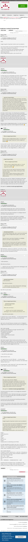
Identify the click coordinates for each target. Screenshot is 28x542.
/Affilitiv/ (5, 296)
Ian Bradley (25, 522)
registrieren (5, 17)
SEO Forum (12, 0)
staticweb (2, 201)
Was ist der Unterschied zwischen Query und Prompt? (15, 506)
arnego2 (4, 127)
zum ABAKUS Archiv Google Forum (7, 519)
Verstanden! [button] (20, 536)
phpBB (14, 524)
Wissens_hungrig (3, 34)
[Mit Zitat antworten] (24, 35)
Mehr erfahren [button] (5, 540)
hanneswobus (6, 412)
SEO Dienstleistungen (23, 530)
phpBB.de (25, 526)
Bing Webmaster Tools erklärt (14, 493)
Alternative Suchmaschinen (14, 478)
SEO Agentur (3, 530)
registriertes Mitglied (14, 17)
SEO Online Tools (14, 530)
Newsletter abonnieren (23, 6)
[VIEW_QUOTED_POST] (14, 97)
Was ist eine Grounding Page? (14, 499)
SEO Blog (8, 530)
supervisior (2, 68)
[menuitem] (27, 13)
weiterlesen (9, 483)
